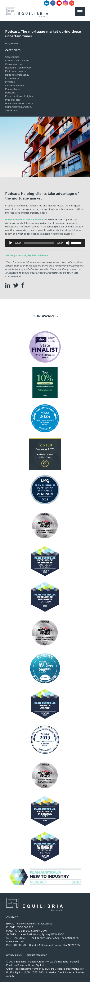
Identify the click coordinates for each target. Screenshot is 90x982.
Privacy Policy (14, 954)
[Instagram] (65, 3)
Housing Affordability (17, 74)
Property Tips (12, 99)
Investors (10, 81)
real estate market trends (19, 103)
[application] (45, 243)
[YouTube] (59, 3)
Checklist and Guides (17, 60)
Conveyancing (13, 64)
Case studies (12, 56)
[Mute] (68, 243)
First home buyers (15, 71)
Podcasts (10, 92)
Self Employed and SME (18, 106)
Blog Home (11, 43)
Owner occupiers (14, 85)
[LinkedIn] (46, 3)
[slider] (77, 242)
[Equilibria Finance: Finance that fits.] (26, 13)
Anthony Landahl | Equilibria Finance (26, 255)
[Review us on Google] (71, 3)
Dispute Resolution (37, 954)
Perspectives (12, 89)
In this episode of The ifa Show (23, 219)
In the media (12, 78)
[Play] (11, 243)
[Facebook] (52, 3)
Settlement (11, 110)
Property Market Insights (19, 96)
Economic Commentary (18, 67)
